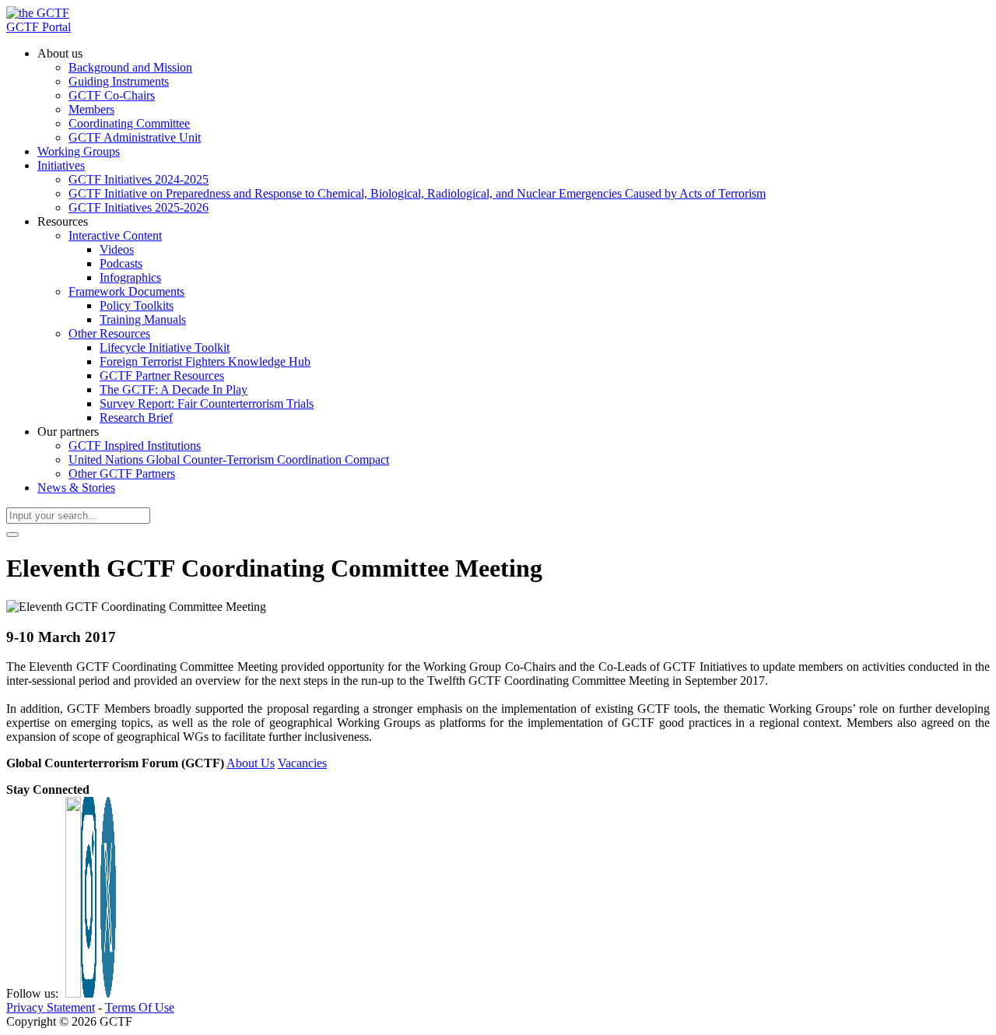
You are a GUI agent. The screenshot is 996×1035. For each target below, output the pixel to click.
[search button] (12, 534)
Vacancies (302, 763)
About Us (250, 763)
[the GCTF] (37, 12)
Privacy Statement (50, 1007)
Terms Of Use (139, 1007)
